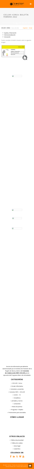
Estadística (17, 398)
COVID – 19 (17, 395)
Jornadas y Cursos (17, 401)
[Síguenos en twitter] (17, 456)
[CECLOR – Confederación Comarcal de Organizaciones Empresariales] (17, 4)
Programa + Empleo (17, 409)
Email (30, 28)
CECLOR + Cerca (17, 383)
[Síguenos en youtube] (23, 456)
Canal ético (17, 449)
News (10, 22)
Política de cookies (17, 443)
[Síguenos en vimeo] (20, 456)
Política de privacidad (17, 440)
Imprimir (25, 28)
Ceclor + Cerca (5, 28)
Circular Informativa (17, 386)
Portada (4, 22)
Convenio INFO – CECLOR (17, 392)
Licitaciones (17, 404)
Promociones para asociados (17, 412)
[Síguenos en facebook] (11, 456)
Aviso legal (17, 446)
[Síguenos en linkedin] (14, 456)
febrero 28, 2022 (15, 28)
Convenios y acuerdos (17, 389)
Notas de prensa (17, 406)
